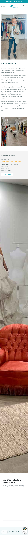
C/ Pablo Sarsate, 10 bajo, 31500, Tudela (11, 161)
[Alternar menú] (1, 6)
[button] (11, 144)
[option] (14, 131)
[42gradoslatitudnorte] (14, 6)
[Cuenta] (23, 6)
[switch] (25, 533)
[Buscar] (4, 6)
